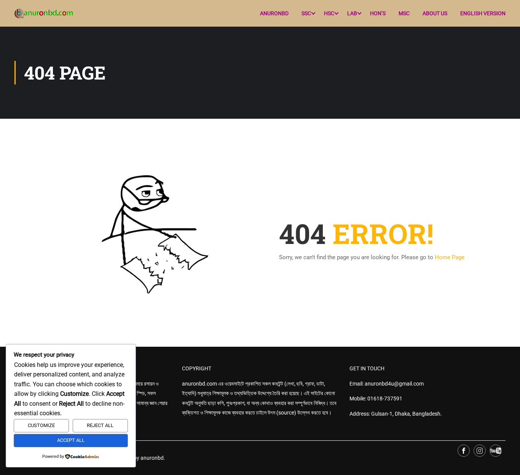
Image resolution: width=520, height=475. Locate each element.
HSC (329, 13)
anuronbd (274, 13)
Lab (352, 13)
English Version (483, 13)
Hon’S (378, 13)
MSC (404, 13)
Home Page (449, 257)
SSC (306, 13)
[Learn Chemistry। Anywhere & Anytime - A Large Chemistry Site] (43, 13)
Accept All (71, 440)
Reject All (100, 425)
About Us (435, 13)
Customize (41, 425)
